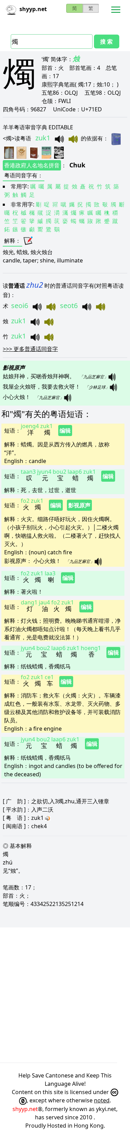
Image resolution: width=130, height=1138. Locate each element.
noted (102, 1100)
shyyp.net (25, 1109)
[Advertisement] (65, 995)
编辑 (65, 430)
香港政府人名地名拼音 (32, 165)
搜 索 (106, 41)
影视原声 (79, 505)
